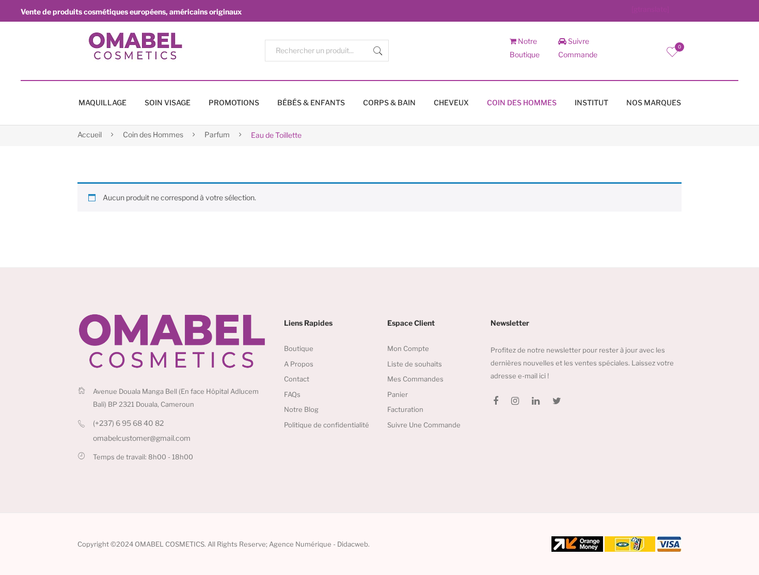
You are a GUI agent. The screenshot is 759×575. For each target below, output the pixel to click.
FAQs (292, 394)
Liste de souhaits (414, 364)
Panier (397, 394)
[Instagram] (515, 401)
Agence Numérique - (303, 544)
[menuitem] (102, 103)
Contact (296, 379)
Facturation (405, 409)
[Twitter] (557, 401)
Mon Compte (408, 348)
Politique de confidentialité (326, 425)
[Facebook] (496, 401)
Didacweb (352, 544)
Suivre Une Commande (424, 425)
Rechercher (378, 50)
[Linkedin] (535, 401)
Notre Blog (301, 409)
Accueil (89, 134)
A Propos (298, 364)
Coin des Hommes (153, 134)
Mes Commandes (415, 379)
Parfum (217, 134)
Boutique (298, 348)
